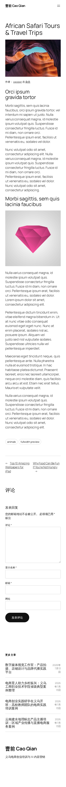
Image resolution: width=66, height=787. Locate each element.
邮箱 (8, 583)
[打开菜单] (58, 6)
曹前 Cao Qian (15, 6)
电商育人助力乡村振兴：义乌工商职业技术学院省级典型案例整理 (25, 686)
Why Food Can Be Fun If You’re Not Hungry (46, 465)
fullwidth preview (30, 441)
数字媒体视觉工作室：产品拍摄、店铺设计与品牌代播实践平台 (25, 668)
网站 (7, 598)
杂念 (27, 81)
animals (11, 441)
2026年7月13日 (56, 668)
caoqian (17, 81)
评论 (8, 525)
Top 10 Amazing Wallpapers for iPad (17, 467)
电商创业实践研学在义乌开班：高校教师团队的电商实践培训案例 (25, 704)
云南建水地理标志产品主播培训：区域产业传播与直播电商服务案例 (27, 722)
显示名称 (11, 567)
